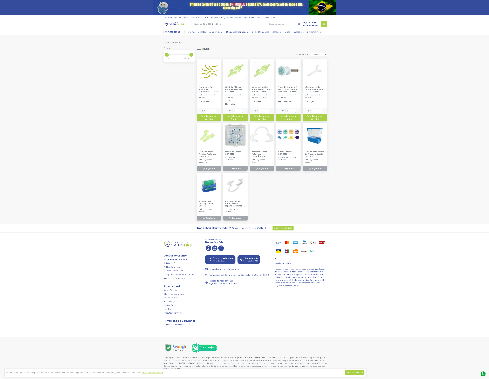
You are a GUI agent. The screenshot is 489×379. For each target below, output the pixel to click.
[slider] (167, 55)
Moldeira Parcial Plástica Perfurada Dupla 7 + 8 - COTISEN (207, 154)
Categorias (174, 32)
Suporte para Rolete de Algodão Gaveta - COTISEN (314, 154)
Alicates (202, 32)
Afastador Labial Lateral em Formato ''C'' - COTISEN (314, 89)
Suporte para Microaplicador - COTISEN (206, 203)
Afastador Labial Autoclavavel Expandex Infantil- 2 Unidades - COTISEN (235, 203)
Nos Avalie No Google (239, 18)
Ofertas (191, 32)
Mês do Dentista (171, 298)
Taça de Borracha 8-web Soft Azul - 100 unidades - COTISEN (288, 89)
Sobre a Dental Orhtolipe (175, 259)
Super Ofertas (170, 290)
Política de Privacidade (152, 373)
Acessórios (298, 32)
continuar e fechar (355, 373)
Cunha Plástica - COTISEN (286, 153)
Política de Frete (171, 263)
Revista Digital (202, 18)
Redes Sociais (179, 18)
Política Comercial (172, 267)
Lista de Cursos (170, 305)
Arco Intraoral (216, 32)
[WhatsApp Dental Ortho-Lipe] (208, 248)
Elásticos (276, 32)
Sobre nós (168, 18)
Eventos (167, 309)
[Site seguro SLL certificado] (176, 347)
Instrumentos (314, 32)
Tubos (287, 32)
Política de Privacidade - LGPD (177, 325)
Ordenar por (302, 54)
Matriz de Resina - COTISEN (233, 153)
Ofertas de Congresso (174, 294)
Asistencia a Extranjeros (219, 18)
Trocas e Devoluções (173, 271)
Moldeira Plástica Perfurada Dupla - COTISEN (233, 89)
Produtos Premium (173, 313)
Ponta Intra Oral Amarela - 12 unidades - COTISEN (208, 89)
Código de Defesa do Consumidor (179, 274)
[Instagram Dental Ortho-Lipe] (215, 248)
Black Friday (169, 301)
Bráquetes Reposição (237, 32)
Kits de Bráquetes (260, 32)
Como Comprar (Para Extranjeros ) (263, 18)
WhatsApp (190, 18)
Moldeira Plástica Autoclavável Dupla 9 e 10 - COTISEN (262, 89)
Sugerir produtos (283, 228)
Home (166, 42)
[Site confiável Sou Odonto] (204, 348)
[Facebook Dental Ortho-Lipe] (221, 248)
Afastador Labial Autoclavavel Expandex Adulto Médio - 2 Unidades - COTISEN (261, 154)
